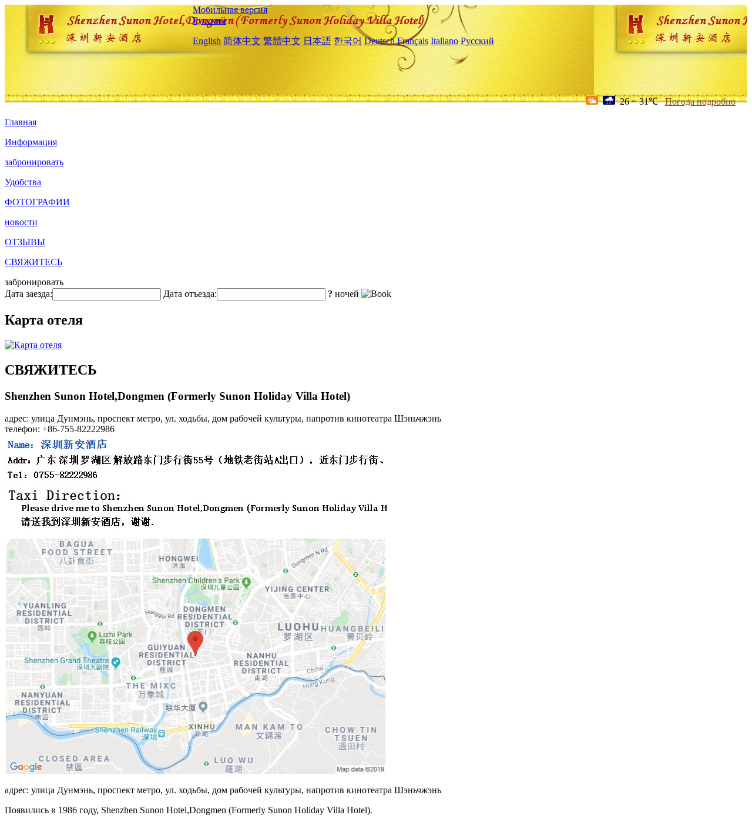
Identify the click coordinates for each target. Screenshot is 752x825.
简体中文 (242, 41)
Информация (31, 142)
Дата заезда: (28, 294)
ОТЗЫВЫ (25, 242)
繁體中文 (282, 41)
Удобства (23, 182)
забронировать (34, 162)
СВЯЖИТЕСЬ (33, 262)
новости (21, 222)
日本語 (317, 41)
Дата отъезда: (190, 294)
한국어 (348, 41)
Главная (20, 122)
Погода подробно (700, 101)
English (207, 41)
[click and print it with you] (196, 772)
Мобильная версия (230, 10)
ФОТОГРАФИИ (37, 202)
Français (412, 41)
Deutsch (379, 41)
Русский (209, 20)
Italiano (444, 41)
